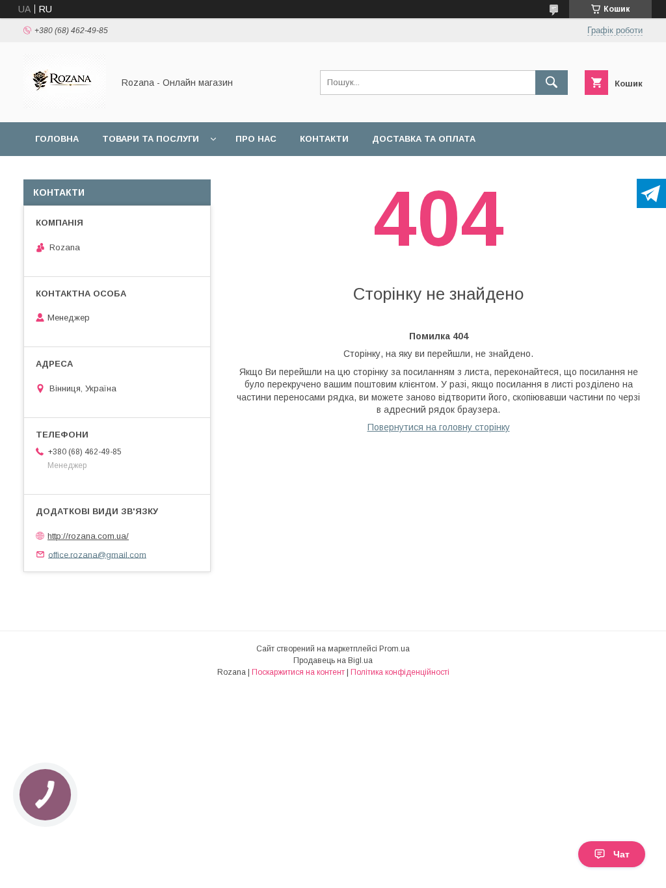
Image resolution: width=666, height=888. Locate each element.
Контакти (324, 139)
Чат (621, 854)
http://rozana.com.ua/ (88, 536)
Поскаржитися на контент (298, 672)
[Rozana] (64, 105)
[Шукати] (551, 82)
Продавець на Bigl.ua (333, 660)
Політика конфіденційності (400, 672)
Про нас (255, 139)
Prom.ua (394, 648)
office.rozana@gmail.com (97, 554)
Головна (57, 139)
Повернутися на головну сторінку (438, 427)
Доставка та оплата (423, 139)
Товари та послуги (150, 139)
